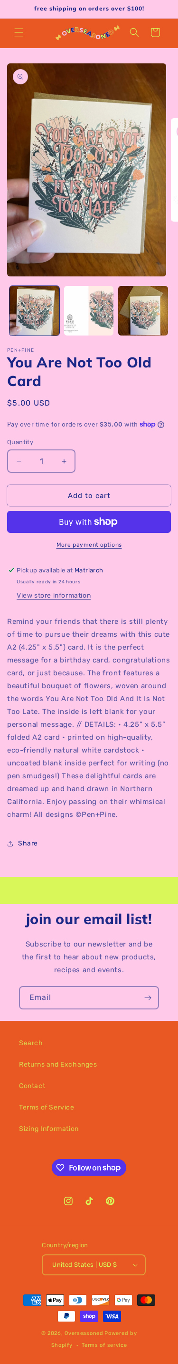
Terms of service (104, 1345)
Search (31, 1043)
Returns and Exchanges (58, 1064)
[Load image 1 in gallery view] (34, 311)
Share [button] (28, 843)
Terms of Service (47, 1107)
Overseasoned (84, 1333)
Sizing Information (49, 1129)
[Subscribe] (147, 997)
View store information (54, 595)
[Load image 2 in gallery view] (89, 311)
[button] (19, 32)
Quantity (20, 442)
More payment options (89, 544)
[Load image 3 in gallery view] (143, 311)
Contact (32, 1086)
